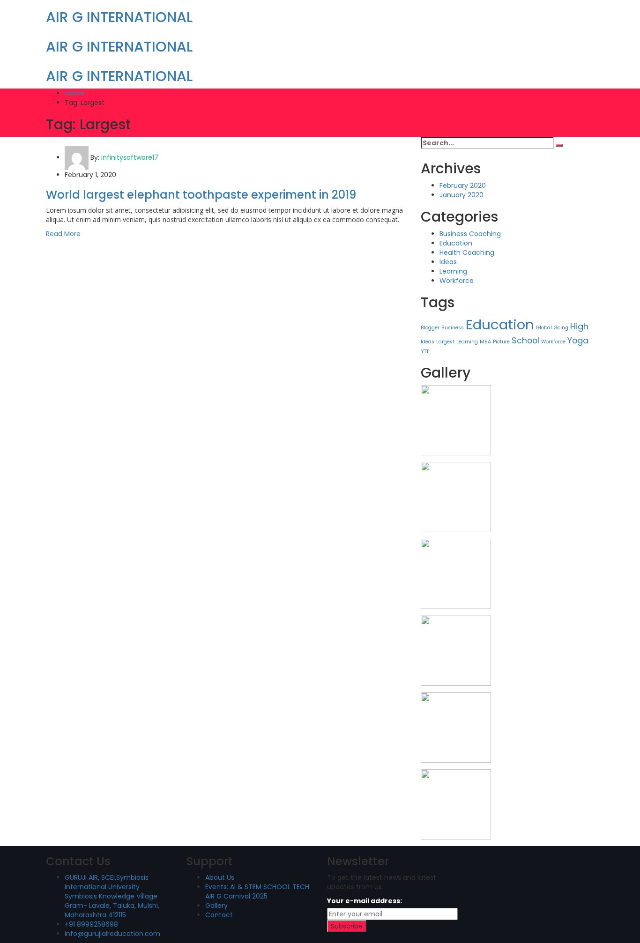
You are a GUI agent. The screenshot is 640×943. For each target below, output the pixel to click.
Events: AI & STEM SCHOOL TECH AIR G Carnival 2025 (257, 891)
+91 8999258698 (91, 924)
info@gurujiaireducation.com (112, 933)
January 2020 (461, 195)
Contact (219, 915)
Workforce (456, 280)
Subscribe (347, 926)
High (579, 326)
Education (455, 243)
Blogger (430, 327)
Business (452, 327)
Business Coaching (470, 233)
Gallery (216, 905)
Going (561, 327)
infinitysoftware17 (129, 157)
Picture (501, 341)
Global (544, 327)
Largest (445, 341)
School (525, 340)
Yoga (577, 340)
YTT (425, 351)
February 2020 (462, 185)
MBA (485, 341)
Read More (63, 233)
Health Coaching (466, 252)
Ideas (448, 262)
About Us (219, 877)
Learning (453, 271)
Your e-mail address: (364, 901)
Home (74, 93)
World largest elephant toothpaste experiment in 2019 (201, 194)
